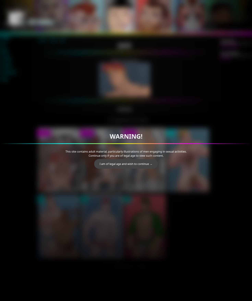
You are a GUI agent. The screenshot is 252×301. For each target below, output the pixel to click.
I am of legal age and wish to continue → (126, 164)
